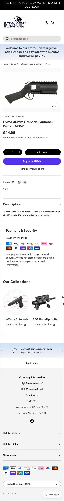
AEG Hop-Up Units (45, 319)
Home (5, 64)
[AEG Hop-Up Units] (45, 302)
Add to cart (43, 152)
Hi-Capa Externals (16, 319)
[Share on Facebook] (19, 182)
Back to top (32, 363)
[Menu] (59, 22)
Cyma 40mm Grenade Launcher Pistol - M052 (30, 64)
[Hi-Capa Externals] (16, 302)
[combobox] (32, 39)
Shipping (20, 137)
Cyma (6, 116)
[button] (52, 22)
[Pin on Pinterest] (25, 182)
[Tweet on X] (13, 182)
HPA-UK (13, 494)
